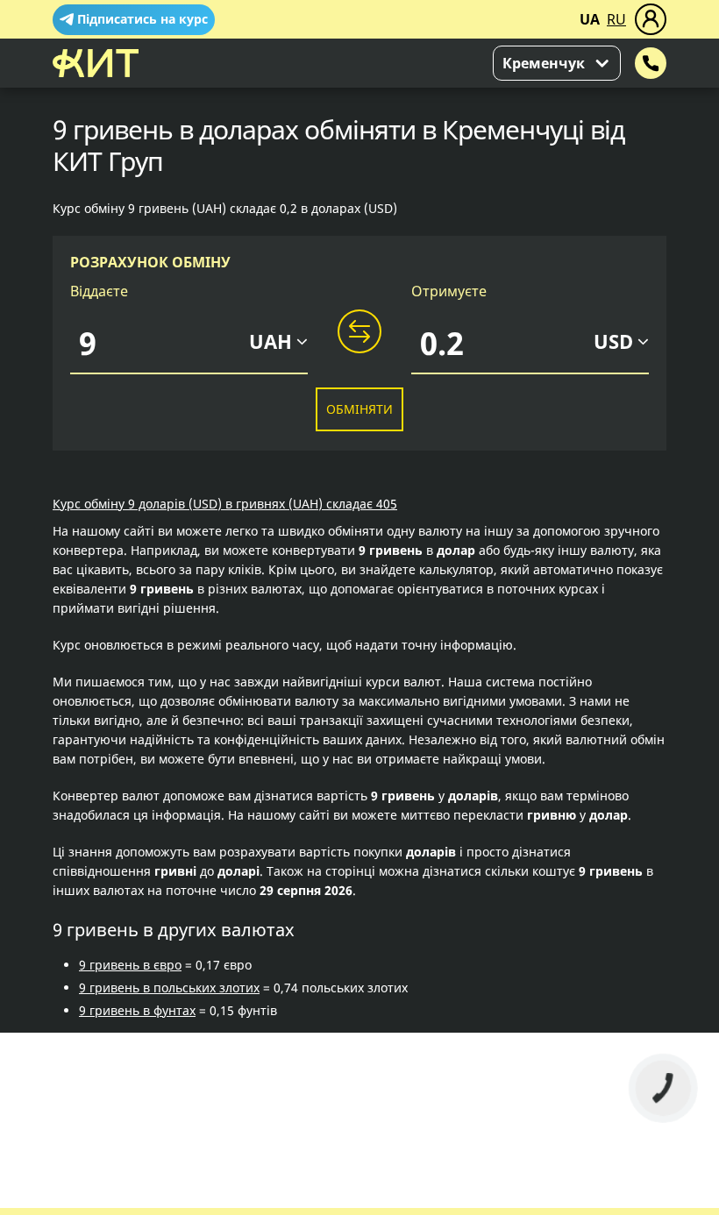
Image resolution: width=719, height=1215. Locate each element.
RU (616, 19)
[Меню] (650, 19)
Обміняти (359, 409)
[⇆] (359, 332)
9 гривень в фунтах (137, 1010)
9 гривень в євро (130, 964)
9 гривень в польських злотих (169, 987)
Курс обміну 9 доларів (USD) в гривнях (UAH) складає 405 (225, 503)
